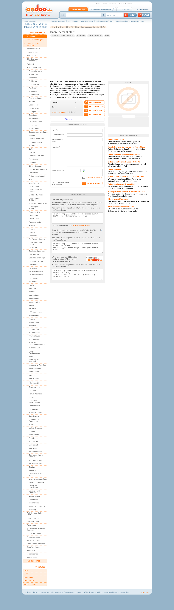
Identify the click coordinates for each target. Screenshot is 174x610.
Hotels (31, 285)
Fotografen (33, 226)
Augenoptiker (34, 85)
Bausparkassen (35, 118)
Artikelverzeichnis (33, 49)
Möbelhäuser (34, 372)
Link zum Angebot (61, 112)
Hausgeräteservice (36, 271)
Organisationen (34, 387)
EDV (30, 180)
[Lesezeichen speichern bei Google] (31, 27)
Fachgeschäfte (34, 212)
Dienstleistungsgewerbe (38, 169)
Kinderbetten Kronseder (118, 199)
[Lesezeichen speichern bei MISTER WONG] (25, 24)
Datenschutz (127, 4)
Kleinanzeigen (124, 592)
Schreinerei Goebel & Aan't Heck (121, 184)
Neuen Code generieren (94, 177)
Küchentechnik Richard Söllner (121, 207)
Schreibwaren (34, 416)
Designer (32, 163)
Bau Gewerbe (34, 108)
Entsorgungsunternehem (38, 203)
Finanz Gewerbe (35, 222)
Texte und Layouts (35, 460)
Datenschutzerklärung (109, 592)
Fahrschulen (33, 215)
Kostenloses (31, 525)
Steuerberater (34, 445)
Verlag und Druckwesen (33, 487)
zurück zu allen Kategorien (35, 40)
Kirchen (32, 319)
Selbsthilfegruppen (36, 428)
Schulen (32, 425)
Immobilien (33, 288)
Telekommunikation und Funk (36, 456)
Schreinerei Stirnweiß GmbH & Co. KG (124, 162)
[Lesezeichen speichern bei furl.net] (25, 27)
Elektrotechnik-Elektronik (34, 199)
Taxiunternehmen (35, 452)
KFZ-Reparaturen (35, 312)
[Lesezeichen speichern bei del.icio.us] (39, 24)
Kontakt (104, 4)
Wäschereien (34, 503)
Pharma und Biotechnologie (34, 401)
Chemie (32, 152)
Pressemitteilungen (34, 537)
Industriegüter (34, 299)
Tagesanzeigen (69, 592)
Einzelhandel (34, 186)
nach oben (145, 592)
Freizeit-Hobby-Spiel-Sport (35, 514)
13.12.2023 (62, 35)
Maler (31, 356)
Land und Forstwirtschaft (34, 352)
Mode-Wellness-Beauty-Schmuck (36, 529)
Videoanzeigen (32, 557)
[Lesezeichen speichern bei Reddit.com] (42, 24)
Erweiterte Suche (144, 9)
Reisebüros (33, 409)
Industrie (32, 292)
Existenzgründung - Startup (36, 208)
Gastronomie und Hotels (35, 243)
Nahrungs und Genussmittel (34, 383)
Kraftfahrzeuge (34, 333)
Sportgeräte (33, 442)
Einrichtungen (34, 183)
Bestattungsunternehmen (38, 132)
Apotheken (33, 78)
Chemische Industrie (36, 156)
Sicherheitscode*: (58, 170)
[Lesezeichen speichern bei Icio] (28, 24)
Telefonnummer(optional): (57, 140)
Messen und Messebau (37, 365)
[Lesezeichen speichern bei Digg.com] (45, 24)
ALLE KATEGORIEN (33, 561)
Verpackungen (34, 496)
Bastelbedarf (33, 105)
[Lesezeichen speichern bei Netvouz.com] (37, 27)
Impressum (112, 4)
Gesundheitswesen (36, 261)
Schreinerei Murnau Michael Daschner (124, 154)
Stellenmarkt (31, 550)
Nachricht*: (56, 147)
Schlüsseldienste (35, 413)
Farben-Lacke (34, 219)
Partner (79, 592)
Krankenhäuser (34, 336)
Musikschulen (34, 379)
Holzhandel (33, 282)
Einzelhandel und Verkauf (35, 190)
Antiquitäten (33, 74)
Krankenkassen (35, 339)
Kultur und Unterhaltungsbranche (37, 343)
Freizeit (31, 229)
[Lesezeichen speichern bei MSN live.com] (45, 27)
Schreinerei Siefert (99, 27)
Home (98, 4)
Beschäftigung (34, 129)
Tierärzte (32, 467)
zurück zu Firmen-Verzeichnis (33, 44)
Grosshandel (33, 265)
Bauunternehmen (35, 122)
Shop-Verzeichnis (33, 547)
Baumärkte (33, 115)
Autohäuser (33, 91)
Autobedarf (33, 88)
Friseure (32, 232)
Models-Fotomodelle (34, 534)
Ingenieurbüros (34, 302)
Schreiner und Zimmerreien (34, 420)
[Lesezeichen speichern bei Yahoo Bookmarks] (28, 27)
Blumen (32, 135)
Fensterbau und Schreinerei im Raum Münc (126, 147)
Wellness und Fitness (37, 506)
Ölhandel (32, 390)
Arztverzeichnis (32, 52)
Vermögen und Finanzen (34, 492)
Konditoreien (33, 326)
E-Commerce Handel (37, 176)
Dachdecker (33, 159)
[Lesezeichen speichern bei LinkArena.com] (37, 24)
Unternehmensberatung (38, 479)
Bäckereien (33, 125)
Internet (32, 305)
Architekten (33, 81)
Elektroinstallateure (36, 195)
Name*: (55, 130)
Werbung (32, 510)
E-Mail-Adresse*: (58, 135)
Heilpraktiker (33, 278)
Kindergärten (34, 316)
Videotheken (33, 499)
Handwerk (33, 268)
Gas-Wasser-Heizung (37, 239)
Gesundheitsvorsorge (37, 258)
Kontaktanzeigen (33, 522)
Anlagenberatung (35, 71)
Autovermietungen (36, 98)
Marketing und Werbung (34, 361)
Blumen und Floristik (36, 139)
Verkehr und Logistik (36, 482)
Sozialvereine (34, 435)
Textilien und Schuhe (36, 464)
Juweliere (32, 309)
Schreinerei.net (114, 169)
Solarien (32, 431)
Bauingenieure (34, 112)
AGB (120, 4)
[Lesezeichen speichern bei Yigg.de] (34, 24)
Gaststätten (33, 248)
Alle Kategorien (56, 592)
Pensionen (33, 397)
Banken (32, 101)
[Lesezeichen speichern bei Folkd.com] (31, 24)
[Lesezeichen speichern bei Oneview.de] (39, 27)
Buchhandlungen (35, 142)
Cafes (31, 149)
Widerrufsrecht (89, 592)
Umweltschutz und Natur (36, 475)
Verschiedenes (32, 554)
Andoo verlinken (30, 584)
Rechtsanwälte (34, 406)
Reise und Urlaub (33, 540)
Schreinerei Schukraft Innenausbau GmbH (126, 177)
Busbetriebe (33, 146)
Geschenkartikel (35, 254)
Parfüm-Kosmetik (35, 394)
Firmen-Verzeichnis (72, 27)
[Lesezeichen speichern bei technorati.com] (34, 27)
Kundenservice (34, 348)
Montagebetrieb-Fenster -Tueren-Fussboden (126, 192)
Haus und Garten (33, 518)
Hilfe (26, 570)
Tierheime (32, 470)
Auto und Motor (32, 56)
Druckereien (33, 173)
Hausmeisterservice (36, 275)
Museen (32, 375)
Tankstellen (33, 448)
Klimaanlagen (34, 322)
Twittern (68, 119)
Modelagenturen (35, 368)
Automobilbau (34, 95)
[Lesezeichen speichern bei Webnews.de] (42, 27)
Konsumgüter (34, 329)
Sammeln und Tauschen (36, 544)
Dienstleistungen (86, 27)
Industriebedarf (34, 295)
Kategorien (31, 36)
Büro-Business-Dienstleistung (32, 60)
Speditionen (33, 438)
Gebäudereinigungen (37, 251)
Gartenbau (33, 236)
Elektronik (30, 64)
